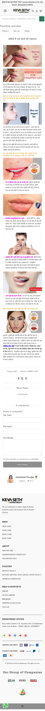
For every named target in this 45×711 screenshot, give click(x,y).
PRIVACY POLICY (9, 571)
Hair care (17, 31)
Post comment (22, 464)
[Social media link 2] (22, 680)
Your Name (7, 415)
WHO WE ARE (7, 551)
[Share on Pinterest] (26, 379)
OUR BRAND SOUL (9, 558)
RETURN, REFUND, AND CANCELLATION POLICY (21, 575)
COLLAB (5, 607)
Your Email (7, 426)
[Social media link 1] (11, 680)
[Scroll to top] (22, 706)
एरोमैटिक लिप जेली (8, 346)
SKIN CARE (6, 526)
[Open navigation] (5, 11)
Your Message (8, 438)
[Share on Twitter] (22, 379)
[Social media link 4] (22, 691)
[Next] (42, 3)
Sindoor (27, 31)
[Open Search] (33, 11)
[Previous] (2, 3)
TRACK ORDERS (8, 595)
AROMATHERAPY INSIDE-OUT (14, 554)
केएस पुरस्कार (6, 599)
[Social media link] (4, 636)
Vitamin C (5, 31)
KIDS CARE (6, 538)
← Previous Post (22, 394)
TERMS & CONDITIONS (11, 579)
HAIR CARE (6, 530)
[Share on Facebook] (19, 379)
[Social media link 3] (33, 680)
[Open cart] (40, 11)
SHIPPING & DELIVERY (11, 603)
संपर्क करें (5, 591)
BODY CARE (7, 534)
